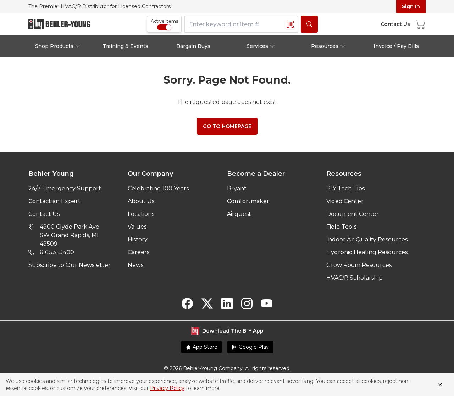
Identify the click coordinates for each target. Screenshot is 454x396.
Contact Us (44, 214)
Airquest (239, 214)
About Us (141, 201)
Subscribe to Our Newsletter (69, 265)
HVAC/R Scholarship (354, 277)
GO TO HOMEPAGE (227, 126)
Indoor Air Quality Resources (367, 239)
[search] (309, 24)
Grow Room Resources (359, 265)
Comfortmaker (248, 201)
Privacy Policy (167, 388)
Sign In (411, 6)
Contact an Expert (54, 201)
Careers (138, 252)
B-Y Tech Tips (345, 188)
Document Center (352, 214)
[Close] (440, 384)
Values (137, 226)
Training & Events (125, 46)
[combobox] (241, 24)
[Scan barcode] (290, 24)
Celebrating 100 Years (158, 188)
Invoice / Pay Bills (396, 46)
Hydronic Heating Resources (367, 252)
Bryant (237, 188)
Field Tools (341, 226)
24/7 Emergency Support (64, 188)
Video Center (345, 201)
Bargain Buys (193, 46)
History (138, 239)
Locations (141, 214)
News (135, 265)
